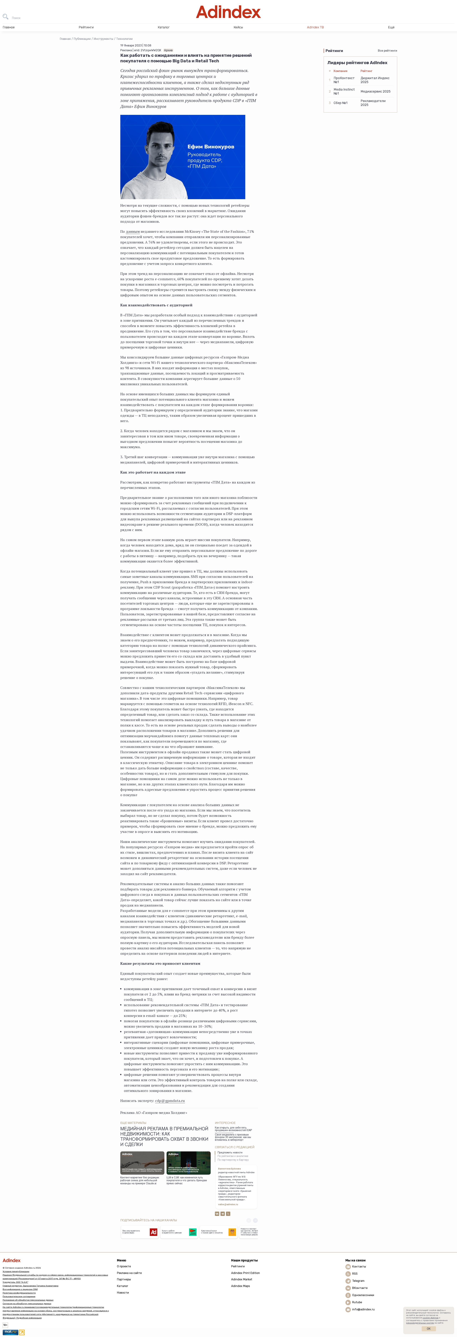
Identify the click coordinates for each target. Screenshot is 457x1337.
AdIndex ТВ (315, 27)
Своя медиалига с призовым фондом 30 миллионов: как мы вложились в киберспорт (233, 1137)
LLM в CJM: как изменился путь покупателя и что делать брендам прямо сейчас (187, 1181)
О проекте (124, 1266)
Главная (65, 39)
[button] (255, 1220)
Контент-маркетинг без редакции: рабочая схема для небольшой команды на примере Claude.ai (140, 1181)
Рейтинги (238, 1266)
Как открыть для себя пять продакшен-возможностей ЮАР (233, 1129)
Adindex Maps (240, 1286)
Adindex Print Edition (245, 1273)
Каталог (122, 1286)
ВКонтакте (360, 1288)
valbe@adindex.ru (228, 1205)
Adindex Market (241, 1279)
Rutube (357, 1302)
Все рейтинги (387, 50)
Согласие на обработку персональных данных (27, 1303)
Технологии (124, 39)
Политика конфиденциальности (19, 1293)
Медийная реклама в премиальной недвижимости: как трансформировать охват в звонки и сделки (164, 1137)
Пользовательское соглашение (19, 1296)
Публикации (82, 39)
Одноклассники (363, 1295)
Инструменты (103, 39)
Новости (123, 1292)
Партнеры (124, 1279)
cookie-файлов (430, 1317)
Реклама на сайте (129, 1273)
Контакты (359, 1266)
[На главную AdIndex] (228, 11)
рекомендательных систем (420, 1323)
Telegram (358, 1281)
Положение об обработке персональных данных (28, 1300)
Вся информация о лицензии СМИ (20, 1289)
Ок (429, 1328)
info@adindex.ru (363, 1309)
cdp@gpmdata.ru (170, 1100)
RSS (355, 1273)
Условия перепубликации (16, 1271)
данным (133, 231)
